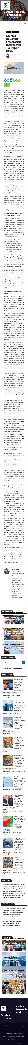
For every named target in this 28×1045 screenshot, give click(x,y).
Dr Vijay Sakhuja (16, 651)
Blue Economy (6, 628)
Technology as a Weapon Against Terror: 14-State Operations (13, 620)
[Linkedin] (11, 80)
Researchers (22, 1029)
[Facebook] (5, 80)
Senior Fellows (15, 1029)
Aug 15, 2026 (8, 977)
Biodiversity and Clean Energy (10, 970)
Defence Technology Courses (9, 1036)
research (17, 518)
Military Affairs (19, 628)
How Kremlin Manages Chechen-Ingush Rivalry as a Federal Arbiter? (14, 987)
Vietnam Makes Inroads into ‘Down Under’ (13, 961)
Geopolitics (12, 628)
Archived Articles (8, 1033)
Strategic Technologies (8, 615)
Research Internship (17, 1033)
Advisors (9, 1029)
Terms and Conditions (12, 1039)
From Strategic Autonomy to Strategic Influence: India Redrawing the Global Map (14, 634)
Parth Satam (16, 55)
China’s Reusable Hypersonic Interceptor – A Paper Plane (13, 43)
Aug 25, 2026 (8, 947)
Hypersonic (7, 234)
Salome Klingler (18, 977)
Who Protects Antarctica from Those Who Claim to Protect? (13, 975)
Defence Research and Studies (14, 13)
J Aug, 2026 (6, 622)
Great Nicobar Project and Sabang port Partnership (13, 648)
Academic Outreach (20, 1036)
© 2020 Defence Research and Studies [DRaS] (14, 1025)
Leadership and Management (10, 938)
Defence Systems (20, 847)
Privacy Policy (22, 1039)
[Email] (16, 80)
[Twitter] (8, 80)
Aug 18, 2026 (8, 964)
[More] (19, 80)
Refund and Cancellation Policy (13, 1043)
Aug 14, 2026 (8, 989)
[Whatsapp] (13, 80)
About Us (4, 1029)
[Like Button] (7, 85)
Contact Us (4, 1039)
